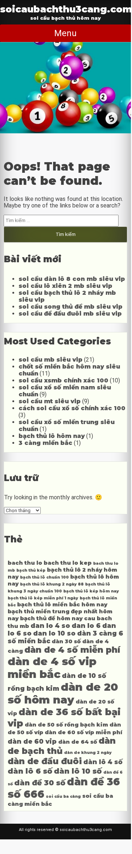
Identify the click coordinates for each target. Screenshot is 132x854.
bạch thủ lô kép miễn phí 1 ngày (43, 598)
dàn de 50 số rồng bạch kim (66, 724)
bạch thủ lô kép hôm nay (91, 591)
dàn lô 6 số (30, 770)
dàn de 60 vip (32, 741)
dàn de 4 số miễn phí (72, 650)
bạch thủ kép (30, 570)
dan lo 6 (86, 625)
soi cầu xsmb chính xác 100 (63, 380)
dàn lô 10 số (78, 770)
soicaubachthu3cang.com (66, 9)
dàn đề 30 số (39, 782)
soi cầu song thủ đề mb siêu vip (71, 306)
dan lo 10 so (54, 633)
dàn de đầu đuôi (45, 761)
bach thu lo (25, 563)
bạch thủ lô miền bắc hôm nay (62, 604)
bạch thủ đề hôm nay (51, 618)
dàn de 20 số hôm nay (63, 693)
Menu (65, 33)
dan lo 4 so (50, 625)
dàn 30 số (66, 641)
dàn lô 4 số (103, 762)
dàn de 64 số (77, 742)
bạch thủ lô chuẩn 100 (44, 577)
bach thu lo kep (68, 563)
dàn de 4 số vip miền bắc (52, 667)
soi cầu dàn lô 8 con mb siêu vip (72, 278)
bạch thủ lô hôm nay (52, 435)
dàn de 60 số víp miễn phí (83, 732)
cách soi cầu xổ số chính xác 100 (72, 408)
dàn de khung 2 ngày (88, 752)
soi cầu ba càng (63, 796)
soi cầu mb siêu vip (51, 359)
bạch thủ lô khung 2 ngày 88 (52, 584)
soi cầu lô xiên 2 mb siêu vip (65, 285)
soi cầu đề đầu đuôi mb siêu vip (70, 313)
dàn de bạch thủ (62, 746)
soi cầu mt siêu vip (50, 401)
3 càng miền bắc (45, 442)
